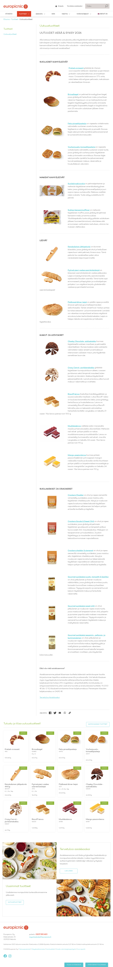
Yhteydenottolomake (38, 949)
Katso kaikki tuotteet (97, 724)
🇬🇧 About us (102, 14)
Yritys (65, 14)
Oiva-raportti (81, 949)
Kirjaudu (60, 6)
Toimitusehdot (50, 949)
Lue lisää (69, 871)
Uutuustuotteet (10, 34)
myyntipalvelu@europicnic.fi (40, 937)
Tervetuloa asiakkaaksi (74, 6)
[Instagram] (10, 956)
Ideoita (39, 14)
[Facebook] (6, 956)
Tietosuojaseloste (24, 949)
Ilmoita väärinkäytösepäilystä (66, 949)
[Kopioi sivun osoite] (69, 713)
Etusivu (9, 14)
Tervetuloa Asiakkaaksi (50, 697)
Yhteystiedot (83, 14)
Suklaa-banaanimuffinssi (78, 210)
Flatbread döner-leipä (77, 302)
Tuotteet (23, 14)
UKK (53, 14)
